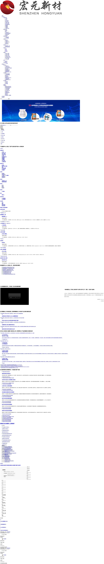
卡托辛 (6, 19)
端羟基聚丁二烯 (4, 180)
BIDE (3, 186)
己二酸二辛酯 (7, 54)
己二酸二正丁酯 (7, 56)
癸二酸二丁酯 (7, 55)
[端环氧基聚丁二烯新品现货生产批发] (7, 269)
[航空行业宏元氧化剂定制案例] (6, 402)
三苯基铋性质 (7, 78)
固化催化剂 (5, 62)
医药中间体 (2, 196)
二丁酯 (2, 131)
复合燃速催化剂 (7, 24)
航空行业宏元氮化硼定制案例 (7, 398)
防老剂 (1, 171)
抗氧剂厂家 (6, 91)
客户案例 (5, 80)
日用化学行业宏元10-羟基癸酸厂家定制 (8, 379)
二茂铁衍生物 (7, 28)
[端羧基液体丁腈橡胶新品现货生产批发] (8, 270)
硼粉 (5, 31)
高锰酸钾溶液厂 (7, 92)
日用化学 (6, 82)
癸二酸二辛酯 (7, 53)
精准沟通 (17, 364)
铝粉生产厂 (6, 93)
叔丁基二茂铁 (7, 23)
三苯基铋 (3, 191)
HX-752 (6, 50)
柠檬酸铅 (6, 26)
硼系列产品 (5, 29)
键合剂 (5, 47)
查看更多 (1, 463)
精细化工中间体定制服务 (3, 207)
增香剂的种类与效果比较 (6, 373)
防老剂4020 (3, 176)
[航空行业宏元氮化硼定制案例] (6, 396)
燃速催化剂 (5, 17)
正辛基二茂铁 (7, 22)
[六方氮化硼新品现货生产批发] (6, 272)
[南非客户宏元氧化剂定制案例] (6, 408)
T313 (6, 48)
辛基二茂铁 (6, 21)
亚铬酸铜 (6, 25)
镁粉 (2, 203)
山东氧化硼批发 (7, 74)
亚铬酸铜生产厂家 (7, 79)
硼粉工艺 (6, 75)
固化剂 (1, 189)
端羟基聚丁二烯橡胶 (8, 95)
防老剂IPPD (3, 174)
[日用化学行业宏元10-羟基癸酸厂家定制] (8, 416)
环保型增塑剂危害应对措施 (8, 447)
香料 (4, 60)
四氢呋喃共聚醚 (7, 46)
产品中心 (3, 16)
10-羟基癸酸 (2, 133)
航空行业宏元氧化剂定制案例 (7, 404)
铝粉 (2, 202)
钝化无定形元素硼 (7, 33)
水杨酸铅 (6, 27)
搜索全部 (4, 125)
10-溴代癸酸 (3, 199)
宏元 (7, 423)
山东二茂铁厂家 (7, 90)
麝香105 (6, 61)
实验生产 (25, 366)
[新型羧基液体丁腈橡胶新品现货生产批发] (8, 267)
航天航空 (6, 81)
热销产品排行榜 (2, 209)
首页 (2, 15)
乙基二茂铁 (6, 20)
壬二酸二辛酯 (7, 58)
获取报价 (3, 524)
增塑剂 (5, 52)
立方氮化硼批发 (7, 88)
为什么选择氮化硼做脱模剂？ (8, 449)
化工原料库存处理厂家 (7, 448)
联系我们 (3, 97)
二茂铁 (6, 18)
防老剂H (3, 173)
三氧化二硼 (6, 32)
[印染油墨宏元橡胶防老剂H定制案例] (7, 390)
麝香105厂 (6, 94)
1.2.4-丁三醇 (7, 59)
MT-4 (6, 49)
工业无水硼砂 (7, 89)
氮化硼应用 (6, 76)
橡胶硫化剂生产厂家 (8, 77)
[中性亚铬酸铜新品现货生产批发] (7, 271)
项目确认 (19, 365)
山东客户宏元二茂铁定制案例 (7, 385)
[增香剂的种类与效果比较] (6, 371)
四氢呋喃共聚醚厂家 (8, 87)
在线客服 (4, 538)
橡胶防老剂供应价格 (8, 86)
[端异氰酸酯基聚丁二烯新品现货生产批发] (8, 268)
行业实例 (3, 96)
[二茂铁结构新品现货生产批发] (6, 273)
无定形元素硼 (7, 34)
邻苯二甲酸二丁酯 (7, 57)
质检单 (5, 84)
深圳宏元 (5, 85)
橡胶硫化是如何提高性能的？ (8, 450)
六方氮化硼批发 (7, 73)
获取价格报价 (4, 521)
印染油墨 (6, 83)
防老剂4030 (3, 177)
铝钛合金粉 (3, 205)
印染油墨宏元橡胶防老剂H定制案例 (8, 392)
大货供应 (15, 367)
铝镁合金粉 (3, 204)
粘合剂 (1, 179)
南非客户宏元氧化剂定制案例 (7, 410)
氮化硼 (6, 30)
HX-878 (6, 51)
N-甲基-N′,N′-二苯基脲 (5, 175)
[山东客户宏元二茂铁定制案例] (6, 389)
